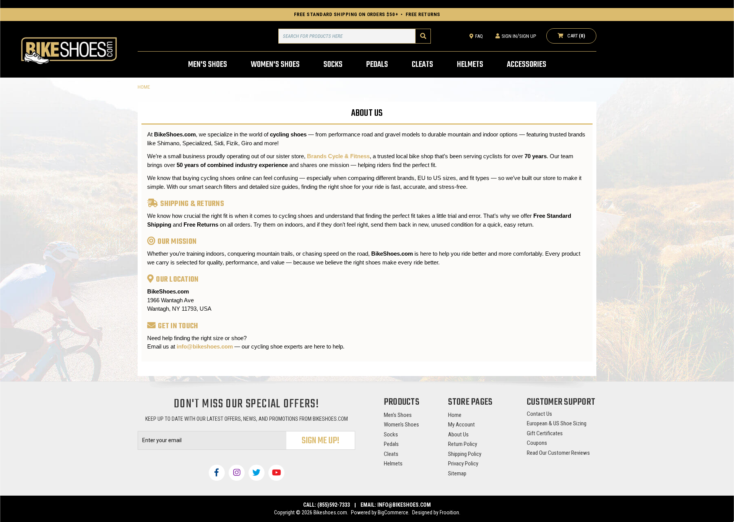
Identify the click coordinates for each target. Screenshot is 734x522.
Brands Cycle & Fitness (338, 156)
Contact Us (539, 413)
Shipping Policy (464, 454)
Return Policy (462, 444)
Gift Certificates (545, 433)
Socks (391, 434)
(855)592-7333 (333, 505)
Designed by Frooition (435, 512)
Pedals (391, 444)
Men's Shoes (398, 415)
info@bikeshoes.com (205, 346)
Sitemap (457, 473)
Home (454, 415)
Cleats (391, 454)
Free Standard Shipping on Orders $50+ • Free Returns (367, 14)
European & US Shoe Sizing (556, 423)
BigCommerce (393, 512)
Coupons (537, 442)
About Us (458, 434)
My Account (461, 424)
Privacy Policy (463, 463)
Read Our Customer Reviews (558, 452)
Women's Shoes (401, 424)
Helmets (393, 463)
